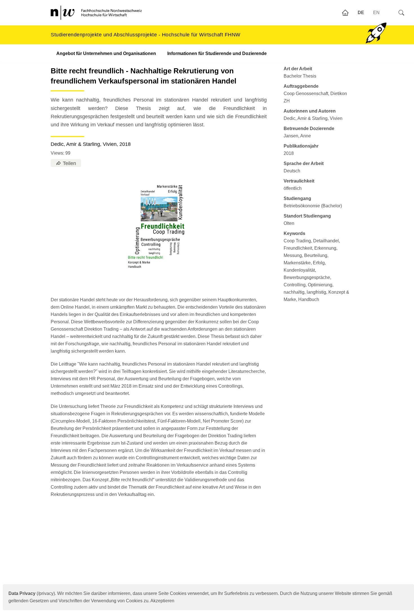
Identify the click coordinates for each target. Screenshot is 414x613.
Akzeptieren (162, 600)
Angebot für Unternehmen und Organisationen (106, 53)
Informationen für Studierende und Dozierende (217, 53)
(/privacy (31, 593)
